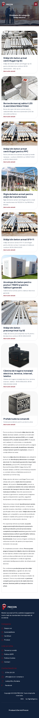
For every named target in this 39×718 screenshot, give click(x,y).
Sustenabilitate (9, 632)
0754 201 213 (9, 673)
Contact (7, 662)
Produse (7, 640)
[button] (36, 4)
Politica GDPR (9, 654)
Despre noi (8, 628)
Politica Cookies (9, 658)
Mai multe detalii (9, 71)
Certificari (7, 636)
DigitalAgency (32, 699)
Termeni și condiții (10, 650)
